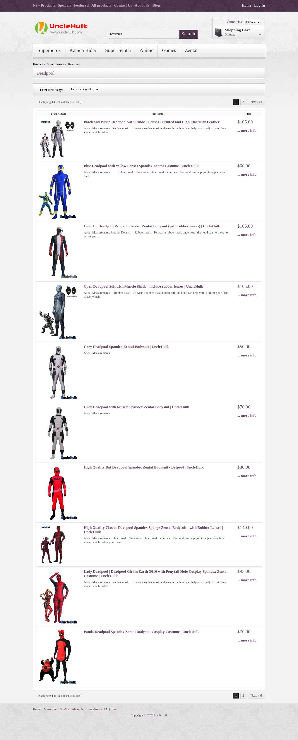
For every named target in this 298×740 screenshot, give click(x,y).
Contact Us (123, 5)
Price (248, 113)
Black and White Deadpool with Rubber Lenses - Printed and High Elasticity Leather (152, 122)
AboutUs (77, 709)
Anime (146, 50)
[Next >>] (256, 102)
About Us (142, 5)
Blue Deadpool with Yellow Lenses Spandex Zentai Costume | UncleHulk (141, 166)
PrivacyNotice (93, 709)
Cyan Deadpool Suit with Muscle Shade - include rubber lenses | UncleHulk (143, 286)
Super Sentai (118, 50)
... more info (247, 130)
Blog (156, 5)
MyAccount (51, 709)
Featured (81, 5)
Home (246, 5)
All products (101, 5)
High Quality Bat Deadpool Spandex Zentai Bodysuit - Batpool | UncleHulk (144, 467)
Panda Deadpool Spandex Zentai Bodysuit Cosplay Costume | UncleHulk (141, 632)
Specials (64, 5)
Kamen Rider (82, 50)
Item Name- (158, 113)
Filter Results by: (51, 90)
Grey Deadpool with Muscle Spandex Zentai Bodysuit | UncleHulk (136, 407)
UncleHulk (161, 715)
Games (169, 50)
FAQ (107, 709)
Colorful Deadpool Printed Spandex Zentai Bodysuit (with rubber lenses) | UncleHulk (152, 226)
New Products (44, 5)
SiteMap (65, 709)
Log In (259, 5)
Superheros (49, 50)
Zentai (191, 50)
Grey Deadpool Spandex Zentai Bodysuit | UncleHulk (126, 347)
